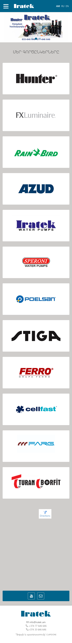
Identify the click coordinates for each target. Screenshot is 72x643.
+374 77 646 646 (37, 625)
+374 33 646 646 (37, 629)
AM (58, 6)
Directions (45, 515)
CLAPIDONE (51, 634)
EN (67, 6)
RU (62, 6)
